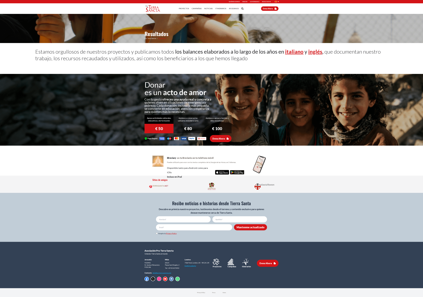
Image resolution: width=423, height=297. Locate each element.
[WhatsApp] (177, 279)
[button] (276, 1)
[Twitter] (153, 279)
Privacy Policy (171, 233)
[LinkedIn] (171, 279)
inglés (315, 51)
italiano (294, 51)
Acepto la (167, 233)
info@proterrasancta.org (162, 273)
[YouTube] (165, 279)
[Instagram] (159, 279)
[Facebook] (147, 279)
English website (190, 266)
